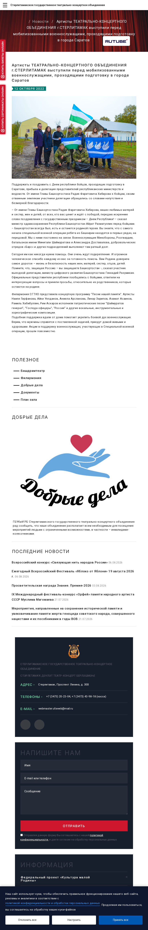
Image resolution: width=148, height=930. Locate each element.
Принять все (120, 920)
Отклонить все (27, 920)
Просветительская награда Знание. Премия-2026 (51, 585)
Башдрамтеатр (33, 371)
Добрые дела (32, 385)
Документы (30, 392)
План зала (29, 399)
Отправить (74, 826)
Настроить (74, 920)
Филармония (31, 378)
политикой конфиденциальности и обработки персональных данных (52, 903)
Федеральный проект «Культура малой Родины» (55, 878)
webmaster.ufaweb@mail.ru (55, 708)
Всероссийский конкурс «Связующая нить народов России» (60, 562)
